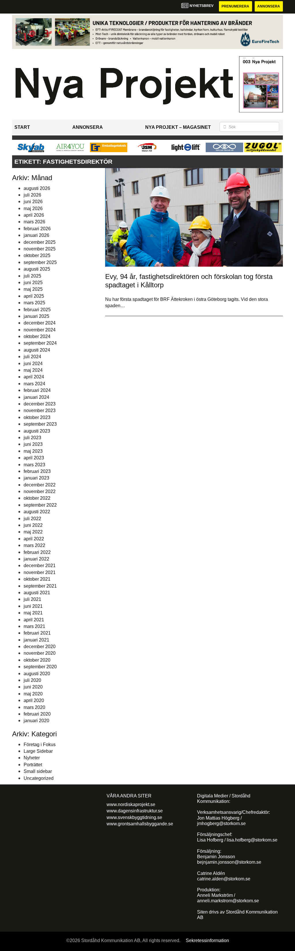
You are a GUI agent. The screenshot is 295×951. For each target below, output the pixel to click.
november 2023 (40, 410)
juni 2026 (33, 201)
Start (22, 127)
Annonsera (268, 6)
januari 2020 (36, 720)
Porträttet (33, 764)
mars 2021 (34, 626)
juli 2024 (32, 356)
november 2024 (40, 329)
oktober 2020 (37, 660)
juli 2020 (32, 680)
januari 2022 (36, 558)
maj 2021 (33, 612)
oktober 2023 (37, 417)
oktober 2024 (37, 336)
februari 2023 (37, 471)
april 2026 (34, 215)
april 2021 (34, 619)
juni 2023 (33, 444)
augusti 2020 (37, 673)
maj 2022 (33, 531)
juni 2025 (33, 282)
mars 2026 (34, 221)
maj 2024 (33, 370)
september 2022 (40, 505)
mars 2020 (34, 707)
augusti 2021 (37, 592)
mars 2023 (34, 464)
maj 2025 (33, 289)
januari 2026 (36, 235)
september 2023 (40, 424)
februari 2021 (37, 633)
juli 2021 (32, 599)
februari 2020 (37, 714)
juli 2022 (32, 518)
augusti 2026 (37, 188)
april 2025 (34, 296)
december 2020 (40, 646)
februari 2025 (37, 309)
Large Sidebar (38, 751)
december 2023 (40, 403)
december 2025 (40, 242)
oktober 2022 (37, 498)
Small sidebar (38, 771)
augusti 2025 (37, 269)
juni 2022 (33, 525)
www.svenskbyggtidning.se (134, 817)
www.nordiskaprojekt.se (131, 804)
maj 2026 (33, 208)
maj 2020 (33, 693)
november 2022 (40, 491)
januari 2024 (36, 397)
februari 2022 (37, 552)
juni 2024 (33, 363)
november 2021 (40, 572)
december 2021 (40, 565)
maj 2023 (33, 451)
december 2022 (40, 484)
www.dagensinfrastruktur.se (135, 810)
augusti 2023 (37, 431)
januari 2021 (36, 639)
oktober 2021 (37, 579)
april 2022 (34, 538)
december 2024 (40, 322)
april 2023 (34, 457)
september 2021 (40, 586)
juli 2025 (32, 275)
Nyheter (32, 757)
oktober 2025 (37, 255)
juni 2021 (33, 606)
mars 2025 (34, 302)
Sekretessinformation (207, 940)
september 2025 (40, 262)
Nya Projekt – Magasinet (178, 127)
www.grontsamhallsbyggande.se (140, 823)
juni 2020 (33, 686)
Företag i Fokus (40, 744)
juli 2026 (32, 195)
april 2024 (34, 376)
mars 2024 (34, 383)
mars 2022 (34, 545)
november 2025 (40, 248)
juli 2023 (32, 437)
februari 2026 (37, 228)
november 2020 (40, 653)
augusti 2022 (37, 511)
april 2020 (34, 700)
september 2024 (40, 343)
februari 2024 (37, 390)
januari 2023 (36, 478)
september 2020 (40, 666)
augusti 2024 (37, 350)
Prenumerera (235, 6)
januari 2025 (36, 316)
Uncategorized (39, 778)
